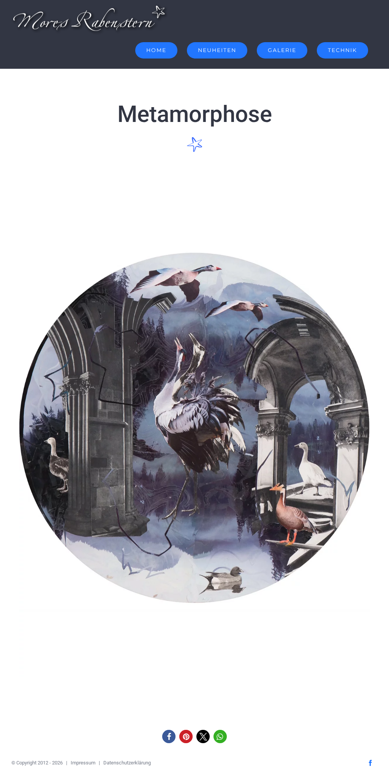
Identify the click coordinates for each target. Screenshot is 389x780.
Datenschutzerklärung (127, 763)
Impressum (83, 763)
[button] (169, 736)
